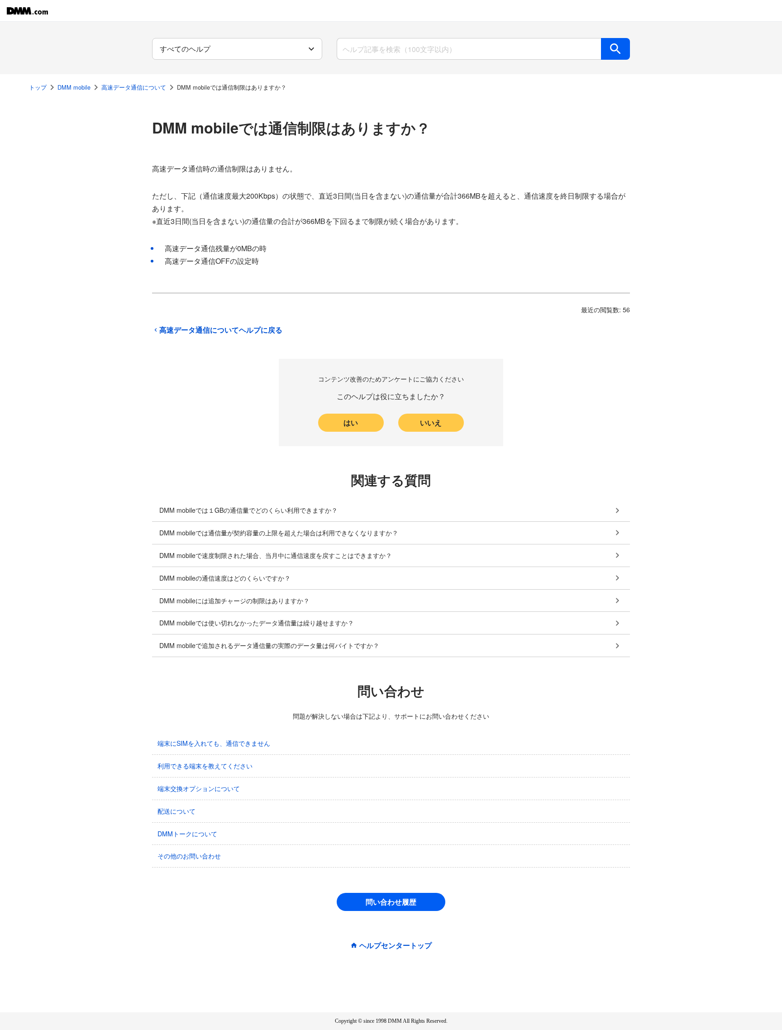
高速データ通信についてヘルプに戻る (220, 330)
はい (350, 422)
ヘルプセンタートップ (395, 945)
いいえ (431, 422)
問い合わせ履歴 (391, 901)
